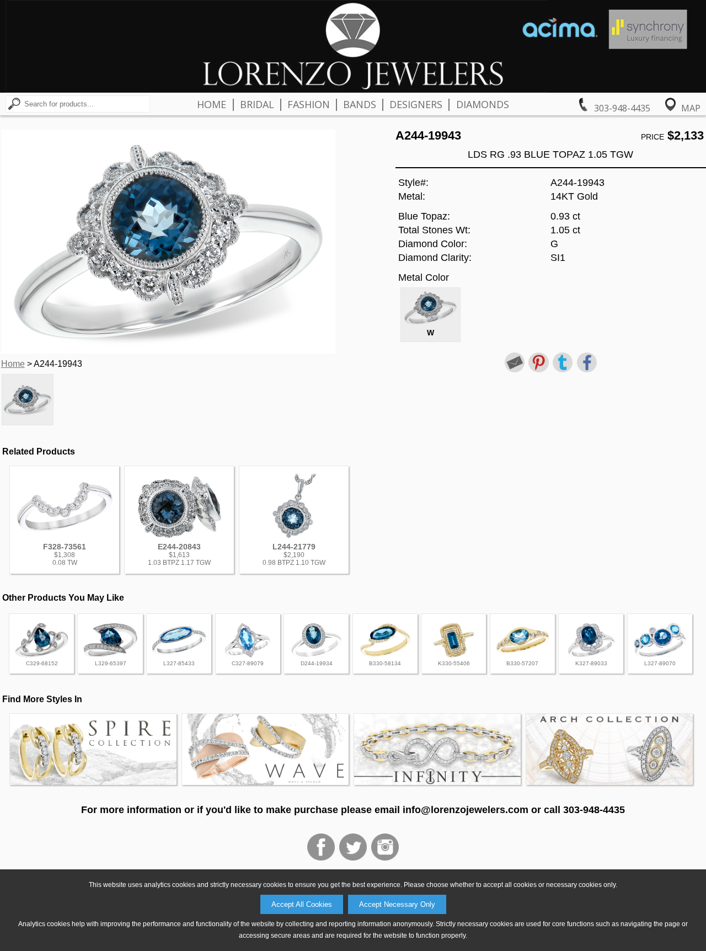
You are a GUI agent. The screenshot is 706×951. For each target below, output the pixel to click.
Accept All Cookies (301, 904)
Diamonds (482, 104)
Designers (415, 104)
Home (211, 104)
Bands (359, 104)
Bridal (257, 104)
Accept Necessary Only (397, 904)
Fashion (308, 104)
